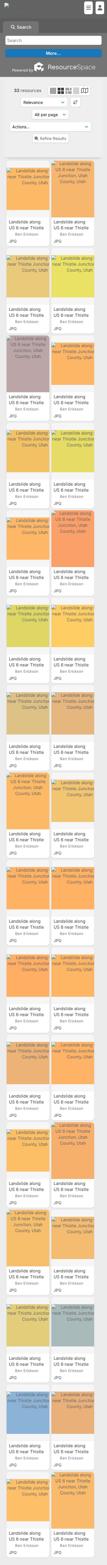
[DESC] (75, 102)
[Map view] (84, 91)
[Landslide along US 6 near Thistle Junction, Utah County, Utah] (28, 189)
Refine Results (53, 138)
